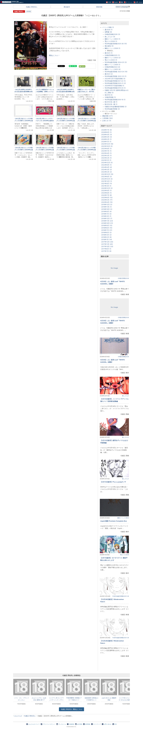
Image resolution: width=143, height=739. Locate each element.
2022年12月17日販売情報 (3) (115, 79)
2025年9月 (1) (106, 149)
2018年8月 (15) (106, 228)
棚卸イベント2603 (123, 518)
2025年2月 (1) (106, 158)
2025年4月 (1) (106, 153)
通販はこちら (71, 709)
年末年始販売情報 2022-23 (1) (115, 76)
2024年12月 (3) (107, 162)
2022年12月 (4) (107, 179)
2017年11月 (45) (107, 244)
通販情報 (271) (107, 116)
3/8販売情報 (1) (110, 97)
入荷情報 (28, 11)
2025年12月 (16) (107, 144)
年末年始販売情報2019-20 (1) (115, 88)
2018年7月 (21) (106, 230)
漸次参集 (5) (109, 46)
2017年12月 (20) (107, 242)
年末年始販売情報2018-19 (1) (115, 100)
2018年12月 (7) (106, 218)
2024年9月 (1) (106, 165)
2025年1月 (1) (106, 160)
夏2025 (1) (108, 53)
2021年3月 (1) (106, 186)
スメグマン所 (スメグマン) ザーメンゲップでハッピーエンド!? (56, 699)
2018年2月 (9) (106, 237)
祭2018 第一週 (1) (111, 104)
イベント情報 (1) (108, 27)
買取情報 (99, 7)
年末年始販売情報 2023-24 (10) (116, 72)
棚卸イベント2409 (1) (112, 65)
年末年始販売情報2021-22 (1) (115, 81)
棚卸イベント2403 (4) (113, 69)
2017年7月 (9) (106, 251)
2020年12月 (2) (107, 188)
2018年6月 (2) (106, 232)
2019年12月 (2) (106, 204)
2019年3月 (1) (106, 216)
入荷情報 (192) (107, 118)
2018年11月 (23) (107, 221)
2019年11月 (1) (106, 207)
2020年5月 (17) (106, 200)
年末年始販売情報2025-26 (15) (116, 44)
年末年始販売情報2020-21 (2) (115, 83)
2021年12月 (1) (106, 181)
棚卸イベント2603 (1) (112, 39)
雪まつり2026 (124, 554)
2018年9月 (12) (106, 225)
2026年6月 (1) (106, 132)
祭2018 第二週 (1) (111, 102)
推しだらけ (125, 396)
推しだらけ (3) (110, 37)
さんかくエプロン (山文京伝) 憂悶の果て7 (39, 699)
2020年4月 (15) (107, 202)
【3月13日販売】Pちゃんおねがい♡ (113, 482)
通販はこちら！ (54, 55)
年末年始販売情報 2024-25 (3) (116, 62)
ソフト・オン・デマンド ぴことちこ (21, 699)
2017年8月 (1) (106, 249)
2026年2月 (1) (106, 139)
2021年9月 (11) (106, 183)
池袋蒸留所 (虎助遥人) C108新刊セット (91, 699)
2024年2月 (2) (106, 172)
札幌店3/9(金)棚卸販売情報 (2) (116, 107)
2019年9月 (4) (106, 211)
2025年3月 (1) (106, 156)
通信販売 (67, 7)
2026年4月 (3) (106, 135)
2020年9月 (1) (106, 190)
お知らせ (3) (106, 121)
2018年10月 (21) (107, 223)
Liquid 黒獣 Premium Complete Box (113, 521)
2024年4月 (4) (106, 167)
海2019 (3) (108, 95)
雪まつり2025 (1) (111, 60)
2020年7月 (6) (106, 195)
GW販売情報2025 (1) (112, 55)
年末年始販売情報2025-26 (120, 596)
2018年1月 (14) (106, 239)
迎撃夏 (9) (108, 32)
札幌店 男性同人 (31, 7)
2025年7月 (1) (106, 151)
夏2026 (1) (108, 30)
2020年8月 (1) (106, 193)
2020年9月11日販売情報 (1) (114, 86)
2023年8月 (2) (106, 176)
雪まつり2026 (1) (111, 41)
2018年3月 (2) (106, 235)
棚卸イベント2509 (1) (112, 48)
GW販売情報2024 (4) (112, 67)
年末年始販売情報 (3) (112, 109)
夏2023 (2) (109, 74)
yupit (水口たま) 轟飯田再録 (109, 699)
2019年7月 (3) (106, 214)
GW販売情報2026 (123, 278)
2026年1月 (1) (106, 142)
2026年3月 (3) (106, 137)
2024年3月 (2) (106, 169)
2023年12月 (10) (107, 174)
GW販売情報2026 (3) (112, 34)
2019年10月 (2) (106, 209)
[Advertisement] (55, 194)
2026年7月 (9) (106, 130)
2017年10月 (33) (107, 246)
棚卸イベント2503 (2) (113, 58)
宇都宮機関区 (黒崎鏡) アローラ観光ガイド (74, 699)
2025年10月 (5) (107, 146)
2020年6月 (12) (107, 197)
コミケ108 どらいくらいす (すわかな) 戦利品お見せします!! (126, 699)
